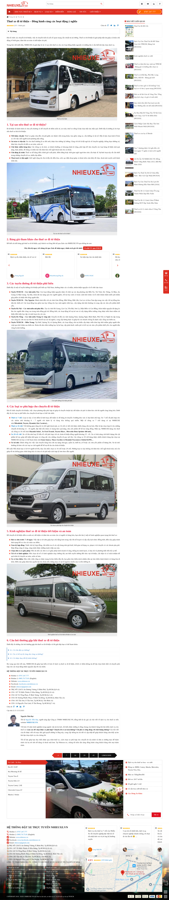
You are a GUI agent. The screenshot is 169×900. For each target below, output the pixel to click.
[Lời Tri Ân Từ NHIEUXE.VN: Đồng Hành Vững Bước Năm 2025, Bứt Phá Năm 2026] (129, 163)
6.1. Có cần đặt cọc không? (20, 650)
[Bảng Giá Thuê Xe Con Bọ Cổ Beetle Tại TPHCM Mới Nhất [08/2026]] (129, 138)
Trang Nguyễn (19, 276)
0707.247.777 (24, 676)
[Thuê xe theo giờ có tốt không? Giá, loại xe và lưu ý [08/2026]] (129, 87)
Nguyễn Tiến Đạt (32, 720)
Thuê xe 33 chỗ (14, 876)
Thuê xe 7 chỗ (16, 418)
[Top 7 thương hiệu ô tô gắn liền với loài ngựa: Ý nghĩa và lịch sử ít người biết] (129, 150)
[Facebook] (141, 4)
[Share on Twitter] (111, 25)
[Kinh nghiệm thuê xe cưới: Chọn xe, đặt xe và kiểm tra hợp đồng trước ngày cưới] (129, 57)
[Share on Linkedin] (114, 25)
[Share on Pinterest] (118, 25)
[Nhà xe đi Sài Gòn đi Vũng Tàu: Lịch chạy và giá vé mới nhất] (129, 96)
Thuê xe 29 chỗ (51, 872)
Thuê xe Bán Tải (14, 880)
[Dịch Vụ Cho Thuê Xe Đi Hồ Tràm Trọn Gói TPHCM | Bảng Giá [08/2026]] (129, 46)
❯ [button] (120, 789)
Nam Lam (130, 849)
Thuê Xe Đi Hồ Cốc (141, 26)
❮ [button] (49, 789)
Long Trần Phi (97, 849)
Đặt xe (156, 815)
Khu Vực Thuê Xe (23, 12)
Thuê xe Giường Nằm (16, 888)
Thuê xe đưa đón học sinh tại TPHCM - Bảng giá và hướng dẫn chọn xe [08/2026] (147, 66)
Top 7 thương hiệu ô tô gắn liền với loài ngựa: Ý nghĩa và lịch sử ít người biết (147, 151)
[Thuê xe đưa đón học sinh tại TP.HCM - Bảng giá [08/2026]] (129, 66)
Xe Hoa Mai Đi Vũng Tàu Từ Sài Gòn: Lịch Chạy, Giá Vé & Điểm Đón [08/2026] (148, 115)
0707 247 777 (150, 12)
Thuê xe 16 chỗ (17, 426)
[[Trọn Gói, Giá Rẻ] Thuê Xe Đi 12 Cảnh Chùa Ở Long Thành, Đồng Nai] (129, 192)
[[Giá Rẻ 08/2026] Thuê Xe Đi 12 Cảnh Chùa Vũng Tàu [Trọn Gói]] (129, 211)
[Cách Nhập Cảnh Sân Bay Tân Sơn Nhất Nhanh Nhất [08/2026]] (129, 126)
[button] (9, 265)
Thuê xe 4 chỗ (14, 868)
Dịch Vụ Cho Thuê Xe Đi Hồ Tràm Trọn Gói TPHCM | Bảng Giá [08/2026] (146, 44)
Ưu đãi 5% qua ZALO (92, 248)
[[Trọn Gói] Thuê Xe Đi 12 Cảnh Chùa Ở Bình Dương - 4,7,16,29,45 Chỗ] (129, 202)
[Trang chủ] (10, 11)
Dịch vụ (37, 12)
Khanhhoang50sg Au (56, 276)
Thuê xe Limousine (15, 884)
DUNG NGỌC (89, 276)
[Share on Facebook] (108, 25)
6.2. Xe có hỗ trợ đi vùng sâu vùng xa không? (26, 654)
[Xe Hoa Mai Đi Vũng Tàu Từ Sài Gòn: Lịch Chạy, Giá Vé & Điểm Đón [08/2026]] (129, 114)
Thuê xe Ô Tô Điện (53, 880)
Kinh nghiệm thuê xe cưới (143, 56)
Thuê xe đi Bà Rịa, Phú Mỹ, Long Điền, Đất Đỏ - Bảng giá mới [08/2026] (146, 77)
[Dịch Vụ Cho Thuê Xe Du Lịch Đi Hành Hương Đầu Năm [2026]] (129, 183)
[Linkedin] (153, 4)
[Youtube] (147, 4)
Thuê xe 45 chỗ (51, 876)
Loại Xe (48, 12)
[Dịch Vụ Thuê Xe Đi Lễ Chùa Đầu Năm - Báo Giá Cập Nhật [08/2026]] (129, 174)
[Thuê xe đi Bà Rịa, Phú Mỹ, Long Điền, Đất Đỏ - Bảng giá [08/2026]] (129, 76)
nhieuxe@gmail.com (23, 687)
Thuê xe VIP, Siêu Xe (54, 888)
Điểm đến (59, 12)
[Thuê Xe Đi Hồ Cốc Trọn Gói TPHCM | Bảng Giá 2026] (129, 31)
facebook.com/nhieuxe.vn (28, 684)
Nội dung (13, 31)
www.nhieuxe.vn (24, 681)
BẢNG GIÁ (71, 12)
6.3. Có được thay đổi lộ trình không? (23, 658)
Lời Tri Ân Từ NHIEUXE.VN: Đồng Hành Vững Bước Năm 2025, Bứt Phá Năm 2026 (147, 161)
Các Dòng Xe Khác (135, 793)
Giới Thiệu (94, 12)
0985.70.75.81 (24, 678)
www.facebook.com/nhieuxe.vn (28, 840)
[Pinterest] (159, 4)
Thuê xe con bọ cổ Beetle (143, 133)
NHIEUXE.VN (32, 722)
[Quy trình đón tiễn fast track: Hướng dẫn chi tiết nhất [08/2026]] (129, 105)
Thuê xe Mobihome (53, 884)
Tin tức (82, 12)
